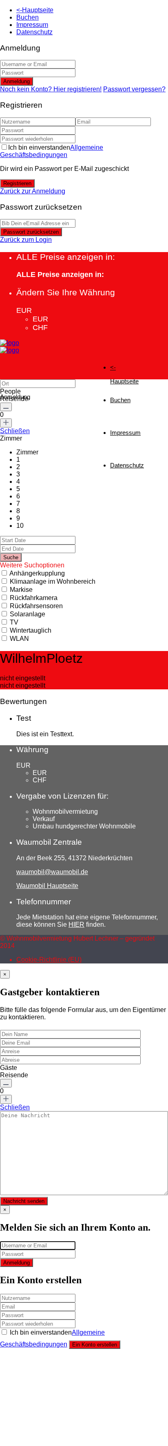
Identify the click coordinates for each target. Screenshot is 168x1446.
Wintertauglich (30, 630)
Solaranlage (27, 614)
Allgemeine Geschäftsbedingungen (51, 151)
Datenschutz (34, 32)
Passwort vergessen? (134, 89)
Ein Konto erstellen (94, 1345)
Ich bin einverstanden (51, 151)
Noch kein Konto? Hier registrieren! (51, 89)
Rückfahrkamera (33, 597)
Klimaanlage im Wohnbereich (52, 581)
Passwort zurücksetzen (31, 232)
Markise (21, 589)
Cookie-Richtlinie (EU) (49, 959)
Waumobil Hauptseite (47, 885)
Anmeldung (16, 81)
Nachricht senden (23, 1201)
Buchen (27, 17)
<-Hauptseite (34, 10)
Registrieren (17, 183)
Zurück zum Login (26, 239)
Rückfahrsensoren (36, 605)
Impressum (32, 24)
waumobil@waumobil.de (52, 871)
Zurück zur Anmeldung (32, 191)
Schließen (15, 430)
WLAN (19, 638)
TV (14, 622)
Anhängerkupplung (37, 573)
